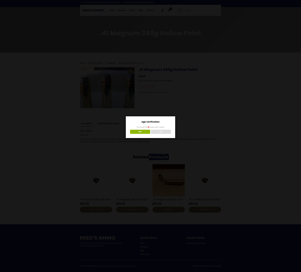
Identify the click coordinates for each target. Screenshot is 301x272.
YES (140, 132)
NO (161, 132)
